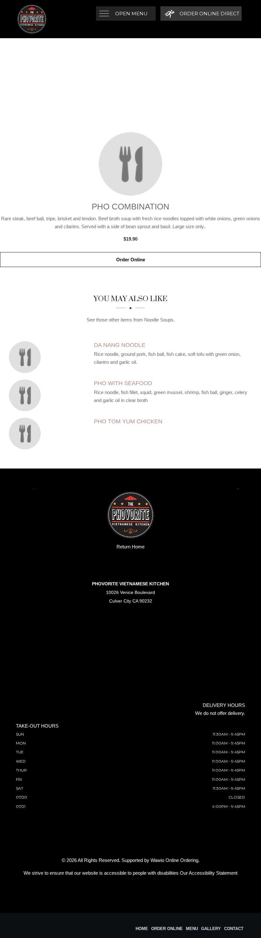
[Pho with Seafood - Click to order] (26, 395)
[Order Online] (130, 164)
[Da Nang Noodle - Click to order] (26, 357)
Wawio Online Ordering (174, 860)
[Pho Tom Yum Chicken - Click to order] (26, 433)
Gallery (211, 928)
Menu (192, 928)
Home (142, 928)
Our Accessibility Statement (208, 873)
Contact (233, 928)
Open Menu (131, 14)
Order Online (130, 259)
